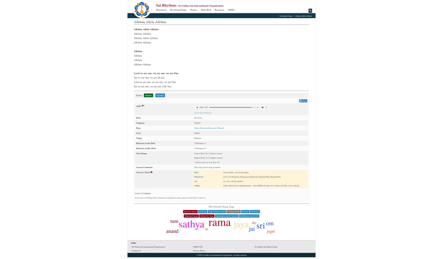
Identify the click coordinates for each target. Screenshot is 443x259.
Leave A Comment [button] (143, 193)
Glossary (245, 211)
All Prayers (255, 211)
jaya (241, 223)
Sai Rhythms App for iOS (249, 216)
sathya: (197, 185)
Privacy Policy (199, 250)
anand (172, 230)
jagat (271, 231)
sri (260, 225)
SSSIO (231, 9)
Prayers (193, 9)
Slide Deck (206, 9)
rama (220, 221)
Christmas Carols (233, 211)
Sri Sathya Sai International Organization (148, 246)
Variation (160, 95)
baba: (196, 172)
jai (252, 228)
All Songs (202, 211)
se (206, 228)
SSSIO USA (198, 246)
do (254, 222)
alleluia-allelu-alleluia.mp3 (202, 113)
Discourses (161, 9)
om (270, 223)
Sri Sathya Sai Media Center (266, 246)
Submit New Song (206, 216)
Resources (219, 9)
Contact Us (136, 250)
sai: (195, 181)
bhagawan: (199, 176)
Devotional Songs (178, 9)
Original (148, 95)
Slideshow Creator (191, 216)
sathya (191, 223)
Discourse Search (190, 211)
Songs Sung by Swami (217, 211)
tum (174, 220)
